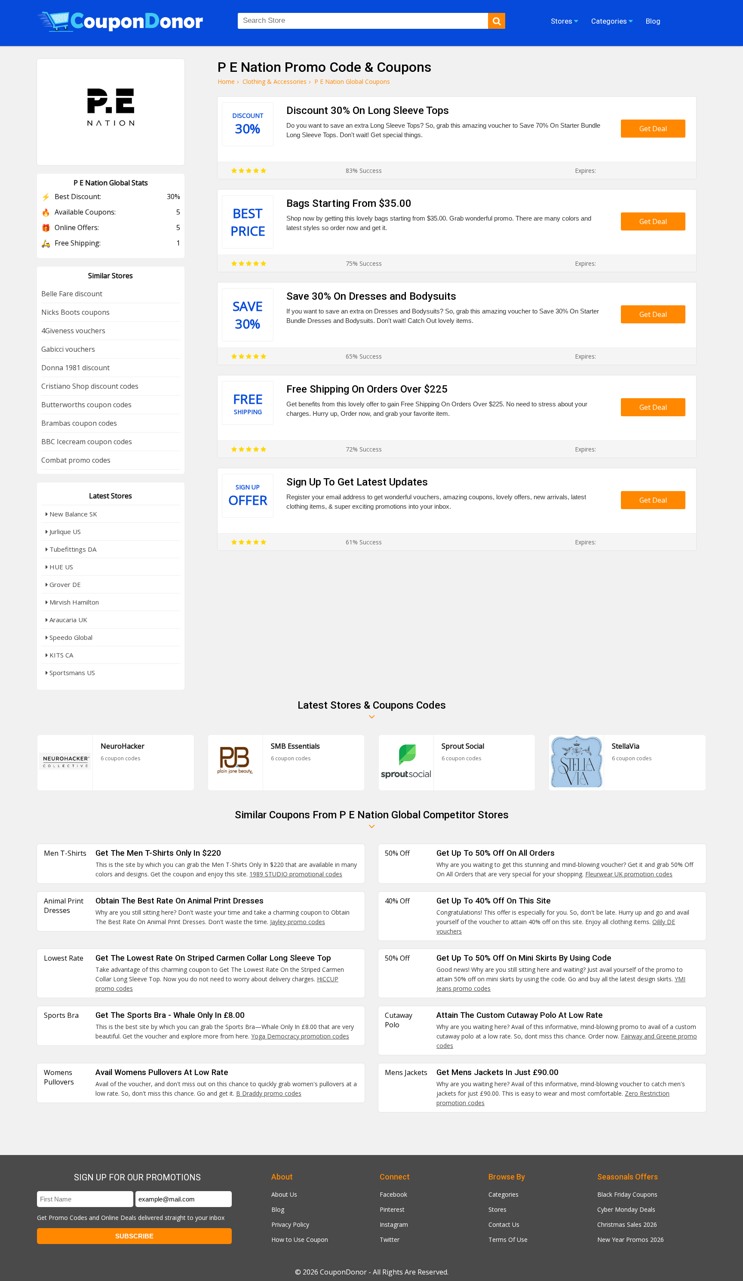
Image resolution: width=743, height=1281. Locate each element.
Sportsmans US (71, 672)
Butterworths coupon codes (86, 404)
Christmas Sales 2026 (627, 1224)
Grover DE (64, 584)
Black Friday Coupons (627, 1194)
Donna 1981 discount (75, 367)
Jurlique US (64, 531)
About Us (284, 1194)
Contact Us (503, 1224)
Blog (277, 1209)
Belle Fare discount (71, 293)
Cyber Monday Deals (626, 1209)
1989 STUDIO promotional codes (295, 874)
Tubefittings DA (72, 549)
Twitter (389, 1239)
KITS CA (60, 655)
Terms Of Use (508, 1239)
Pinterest (392, 1209)
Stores (497, 1209)
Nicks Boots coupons (75, 312)
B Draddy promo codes (268, 1093)
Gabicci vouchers (68, 349)
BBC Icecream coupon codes (86, 441)
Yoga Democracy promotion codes (300, 1036)
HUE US (60, 566)
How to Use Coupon (299, 1239)
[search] (496, 21)
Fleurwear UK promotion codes (628, 874)
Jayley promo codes (297, 922)
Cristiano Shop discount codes (89, 386)
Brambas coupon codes (79, 423)
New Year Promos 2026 (630, 1239)
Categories (503, 1194)
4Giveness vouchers (73, 330)
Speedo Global (70, 637)
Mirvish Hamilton (73, 602)
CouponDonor (343, 1272)
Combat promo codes (76, 460)
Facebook (393, 1194)
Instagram (394, 1224)
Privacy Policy (290, 1224)
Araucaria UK (67, 619)
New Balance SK (72, 514)
